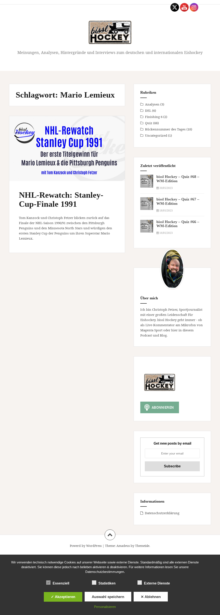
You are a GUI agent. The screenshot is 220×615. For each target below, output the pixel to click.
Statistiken (107, 583)
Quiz (148, 123)
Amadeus (123, 546)
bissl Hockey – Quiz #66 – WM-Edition (177, 224)
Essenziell (61, 583)
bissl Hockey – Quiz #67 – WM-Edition (177, 201)
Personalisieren (105, 607)
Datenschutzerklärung (162, 513)
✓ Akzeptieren (63, 597)
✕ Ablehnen (151, 597)
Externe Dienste (157, 583)
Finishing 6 (153, 117)
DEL (148, 110)
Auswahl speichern (108, 597)
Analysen (152, 104)
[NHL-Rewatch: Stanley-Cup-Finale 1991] (68, 153)
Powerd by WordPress (86, 546)
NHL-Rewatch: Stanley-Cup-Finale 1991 (61, 199)
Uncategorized (156, 135)
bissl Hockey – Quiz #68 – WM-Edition (177, 178)
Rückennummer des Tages (165, 129)
